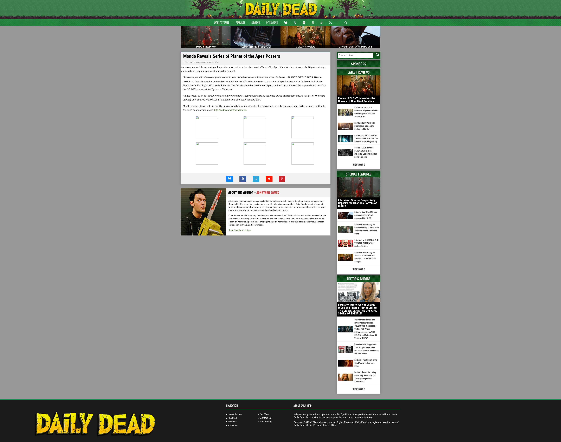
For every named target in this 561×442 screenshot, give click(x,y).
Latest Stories (221, 22)
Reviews (255, 22)
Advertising (266, 421)
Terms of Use (329, 425)
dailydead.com (324, 422)
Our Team (265, 414)
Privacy (317, 425)
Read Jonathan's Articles (239, 230)
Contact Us (265, 418)
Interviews (272, 22)
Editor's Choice (358, 278)
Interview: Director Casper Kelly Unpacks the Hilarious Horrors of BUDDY (357, 203)
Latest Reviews (359, 72)
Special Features (358, 174)
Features (240, 22)
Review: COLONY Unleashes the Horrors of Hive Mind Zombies (356, 100)
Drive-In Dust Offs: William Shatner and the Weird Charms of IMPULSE (365, 215)
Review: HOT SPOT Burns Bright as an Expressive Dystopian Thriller (364, 126)
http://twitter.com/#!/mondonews (230, 110)
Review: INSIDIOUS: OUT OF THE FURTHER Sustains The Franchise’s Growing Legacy (366, 138)
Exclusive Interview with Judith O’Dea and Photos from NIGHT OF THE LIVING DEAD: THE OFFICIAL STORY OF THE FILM (357, 309)
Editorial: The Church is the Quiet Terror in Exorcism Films (365, 363)
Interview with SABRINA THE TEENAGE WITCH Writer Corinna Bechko (366, 243)
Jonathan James (209, 62)
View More (359, 164)
